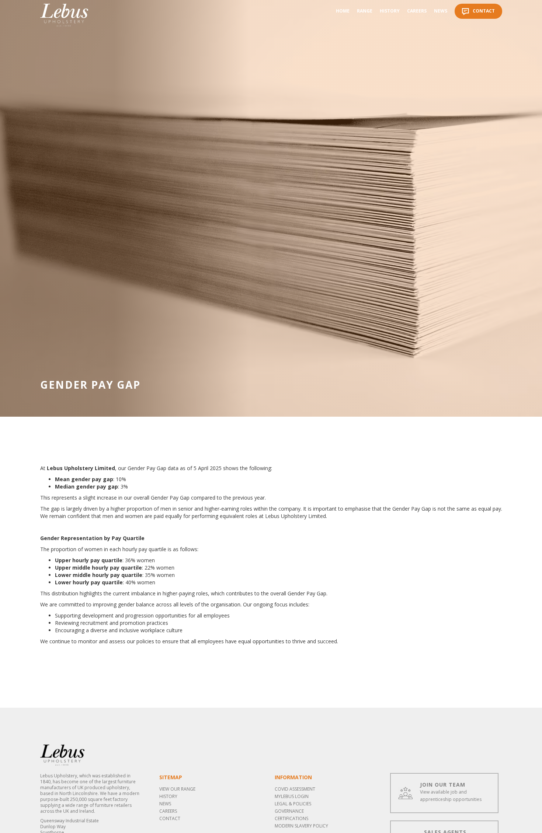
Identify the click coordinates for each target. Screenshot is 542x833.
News (440, 11)
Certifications (291, 818)
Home (343, 11)
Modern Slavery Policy (301, 826)
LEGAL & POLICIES (293, 804)
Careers (417, 11)
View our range (177, 789)
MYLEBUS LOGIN (292, 796)
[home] (64, 15)
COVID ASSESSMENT (295, 789)
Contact (169, 818)
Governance (289, 811)
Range (364, 11)
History (390, 11)
